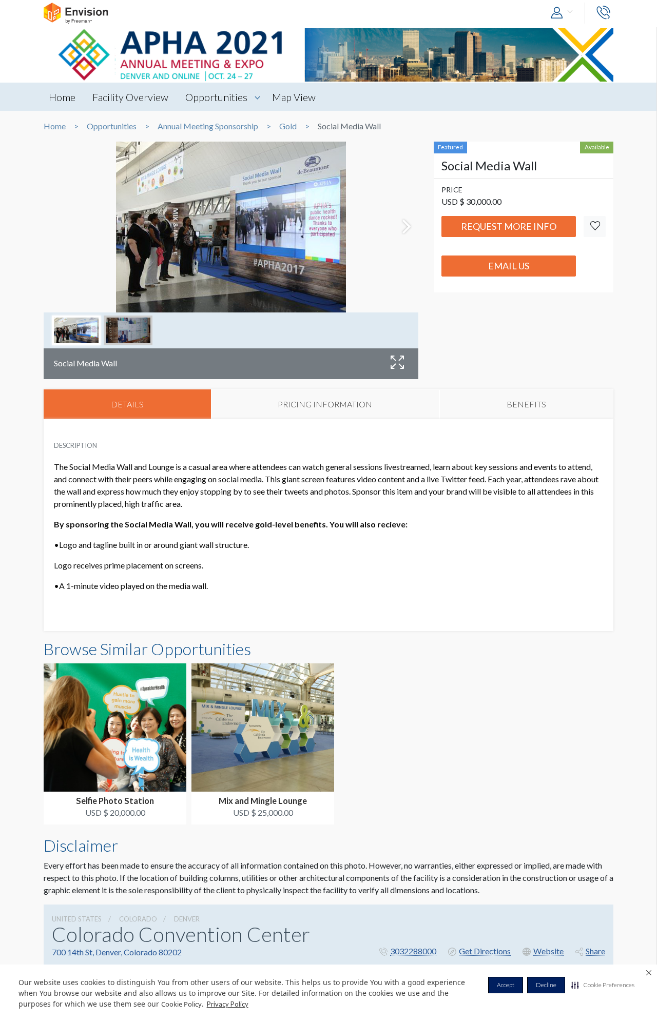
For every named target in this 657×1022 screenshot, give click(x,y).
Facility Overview (130, 97)
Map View (294, 97)
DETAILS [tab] (127, 404)
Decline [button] (546, 985)
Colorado (138, 919)
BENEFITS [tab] (526, 404)
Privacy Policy (227, 1004)
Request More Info (508, 226)
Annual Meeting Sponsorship (208, 126)
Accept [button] (505, 985)
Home (62, 97)
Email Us (508, 265)
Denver (187, 919)
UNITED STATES (77, 919)
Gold (288, 126)
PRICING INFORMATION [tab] (325, 404)
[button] (602, 985)
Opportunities (216, 97)
